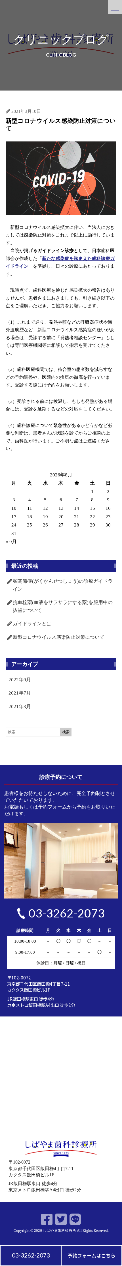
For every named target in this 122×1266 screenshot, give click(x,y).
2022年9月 (20, 679)
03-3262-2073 (31, 1255)
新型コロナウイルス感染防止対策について (58, 637)
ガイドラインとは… (34, 623)
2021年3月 (20, 706)
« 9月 (11, 541)
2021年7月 (20, 693)
